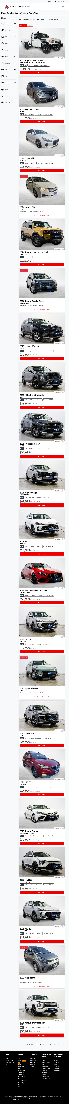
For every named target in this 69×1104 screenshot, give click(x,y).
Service (44, 1060)
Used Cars (33, 1058)
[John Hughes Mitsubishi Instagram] (64, 1)
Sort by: (51, 19)
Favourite (57, 58)
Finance (32, 1066)
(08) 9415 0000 (52, 1)
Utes (6, 1058)
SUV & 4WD (9, 1060)
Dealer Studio (15, 1099)
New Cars (33, 1062)
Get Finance (42, 73)
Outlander (21, 1072)
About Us (56, 1060)
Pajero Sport (21, 1070)
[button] (63, 6)
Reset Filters (22, 25)
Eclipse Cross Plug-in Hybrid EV (22, 1082)
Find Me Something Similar (42, 215)
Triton (19, 1064)
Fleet (55, 1064)
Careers (56, 1062)
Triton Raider (21, 1089)
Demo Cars (33, 1060)
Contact (56, 1066)
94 (51, 1044)
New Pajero (19, 1059)
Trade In (32, 1064)
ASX (19, 1087)
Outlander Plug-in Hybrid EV (22, 1076)
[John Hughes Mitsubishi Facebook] (61, 1)
